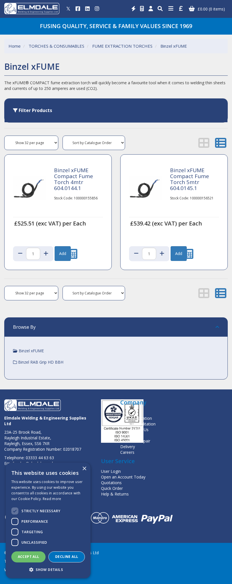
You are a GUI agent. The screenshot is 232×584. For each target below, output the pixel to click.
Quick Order (112, 488)
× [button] (84, 469)
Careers (127, 452)
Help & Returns (115, 494)
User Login (111, 471)
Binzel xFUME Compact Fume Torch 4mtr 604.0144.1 (73, 179)
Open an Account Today (123, 477)
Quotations (111, 482)
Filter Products (35, 110)
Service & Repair (135, 441)
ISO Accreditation (136, 418)
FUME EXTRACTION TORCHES (122, 46)
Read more (52, 498)
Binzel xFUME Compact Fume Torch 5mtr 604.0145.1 (189, 179)
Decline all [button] (66, 556)
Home (14, 46)
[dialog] (48, 520)
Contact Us (130, 435)
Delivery (127, 446)
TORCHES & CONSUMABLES (56, 46)
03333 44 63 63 (40, 457)
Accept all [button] (28, 556)
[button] (48, 569)
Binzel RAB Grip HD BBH (40, 362)
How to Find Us (134, 429)
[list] (221, 143)
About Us (128, 412)
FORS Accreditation (138, 424)
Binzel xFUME (173, 46)
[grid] (204, 143)
